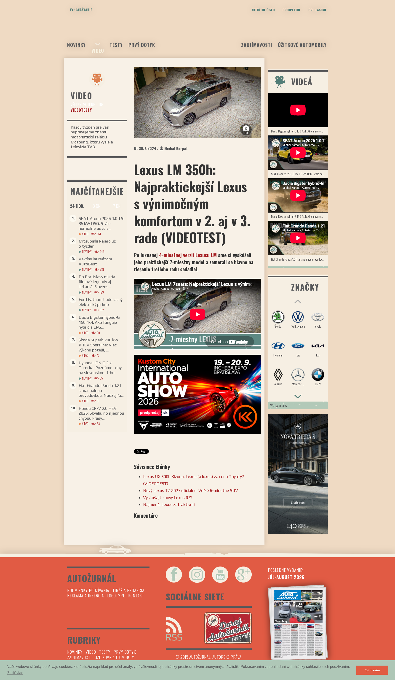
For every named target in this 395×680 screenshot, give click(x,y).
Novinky (76, 44)
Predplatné (292, 9)
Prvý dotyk (141, 44)
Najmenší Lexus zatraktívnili (169, 504)
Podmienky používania (88, 590)
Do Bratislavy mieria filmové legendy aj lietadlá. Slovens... (97, 281)
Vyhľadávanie (81, 9)
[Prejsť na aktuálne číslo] (298, 623)
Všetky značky (278, 405)
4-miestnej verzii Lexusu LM (188, 255)
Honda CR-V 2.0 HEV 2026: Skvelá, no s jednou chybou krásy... (101, 413)
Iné (101, 104)
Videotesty (81, 110)
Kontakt (136, 596)
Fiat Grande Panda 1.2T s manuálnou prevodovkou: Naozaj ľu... (101, 390)
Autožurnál (197, 33)
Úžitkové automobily (302, 44)
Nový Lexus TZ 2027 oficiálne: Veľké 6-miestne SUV (190, 490)
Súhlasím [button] (372, 670)
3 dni (97, 206)
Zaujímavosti (256, 44)
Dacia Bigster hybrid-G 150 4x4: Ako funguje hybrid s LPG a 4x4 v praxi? (299, 131)
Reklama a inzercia (85, 596)
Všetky (76, 104)
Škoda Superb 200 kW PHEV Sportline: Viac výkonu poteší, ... (98, 344)
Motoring (90, 104)
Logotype (116, 596)
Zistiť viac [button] (15, 673)
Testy (116, 44)
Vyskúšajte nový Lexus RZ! (167, 497)
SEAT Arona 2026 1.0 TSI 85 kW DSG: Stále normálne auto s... (101, 223)
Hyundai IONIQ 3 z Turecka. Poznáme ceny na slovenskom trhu (100, 367)
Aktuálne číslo (263, 9)
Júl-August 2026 (286, 577)
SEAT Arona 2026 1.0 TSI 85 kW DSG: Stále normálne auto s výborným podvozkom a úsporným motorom (299, 173)
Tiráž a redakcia (128, 590)
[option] (197, 102)
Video (97, 50)
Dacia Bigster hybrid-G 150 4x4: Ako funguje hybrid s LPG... (99, 322)
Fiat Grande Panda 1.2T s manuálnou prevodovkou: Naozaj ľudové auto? (299, 259)
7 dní (117, 206)
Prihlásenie (317, 9)
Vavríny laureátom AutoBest (95, 261)
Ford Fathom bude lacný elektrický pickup (101, 302)
